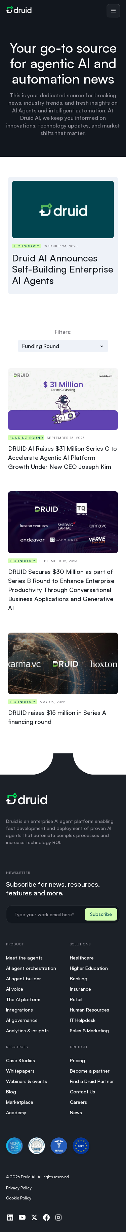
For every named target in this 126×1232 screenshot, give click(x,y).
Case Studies (20, 1060)
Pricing (77, 1060)
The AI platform (23, 999)
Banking (78, 978)
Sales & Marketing (89, 1030)
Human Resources (89, 1010)
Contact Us (82, 1091)
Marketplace (19, 1102)
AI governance (22, 1020)
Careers (78, 1102)
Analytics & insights (27, 1030)
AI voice (14, 989)
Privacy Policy (19, 1187)
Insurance (80, 989)
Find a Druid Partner (92, 1081)
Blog (11, 1091)
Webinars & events (26, 1081)
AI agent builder (23, 978)
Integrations (19, 1010)
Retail (76, 999)
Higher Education (89, 968)
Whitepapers (20, 1071)
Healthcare (82, 957)
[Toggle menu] (113, 10)
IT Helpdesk (82, 1020)
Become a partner (90, 1071)
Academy (16, 1112)
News (76, 1112)
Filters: (63, 332)
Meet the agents (24, 957)
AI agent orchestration (31, 968)
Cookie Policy (18, 1197)
